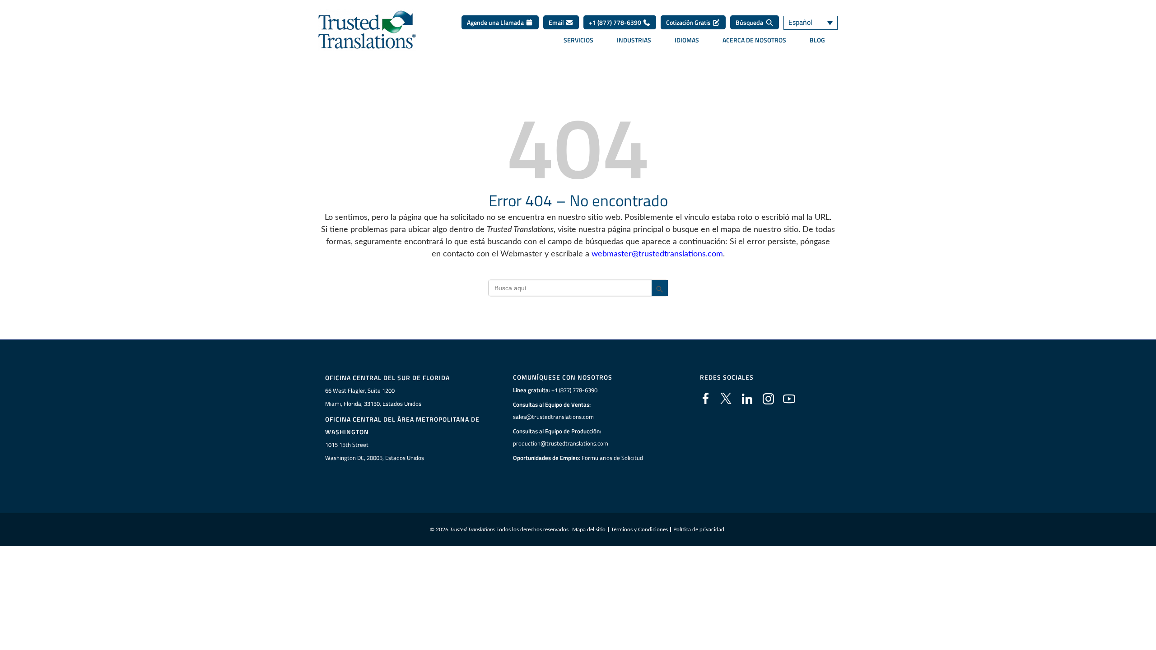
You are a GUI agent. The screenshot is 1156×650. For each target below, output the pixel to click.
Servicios (578, 40)
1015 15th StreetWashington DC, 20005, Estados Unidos (374, 451)
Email (557, 22)
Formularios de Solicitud (612, 457)
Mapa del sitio (589, 529)
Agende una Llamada (496, 22)
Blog (817, 40)
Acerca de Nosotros (754, 40)
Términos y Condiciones (639, 529)
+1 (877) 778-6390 (616, 22)
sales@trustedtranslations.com (553, 416)
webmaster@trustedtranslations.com (657, 254)
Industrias (634, 40)
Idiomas (687, 40)
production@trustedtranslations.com (560, 443)
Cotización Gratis (689, 22)
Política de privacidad (698, 529)
